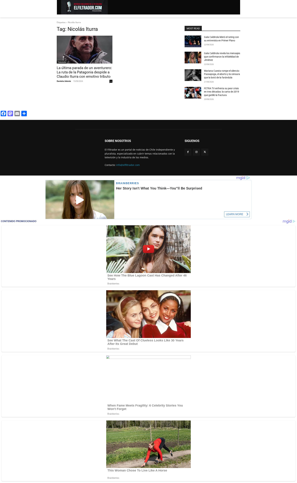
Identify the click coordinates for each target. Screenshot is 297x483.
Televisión (62, 62)
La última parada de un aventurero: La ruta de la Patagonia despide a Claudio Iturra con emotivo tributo (84, 72)
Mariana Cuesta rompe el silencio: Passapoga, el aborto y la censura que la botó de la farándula (222, 74)
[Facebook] (188, 152)
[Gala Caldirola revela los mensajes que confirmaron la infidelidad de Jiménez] (193, 57)
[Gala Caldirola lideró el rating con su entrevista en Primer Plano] (193, 41)
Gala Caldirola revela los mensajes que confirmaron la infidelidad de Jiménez (222, 56)
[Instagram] (196, 152)
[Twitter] (204, 152)
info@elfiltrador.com (128, 165)
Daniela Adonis (64, 81)
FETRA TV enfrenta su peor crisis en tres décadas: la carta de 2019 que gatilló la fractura (221, 91)
